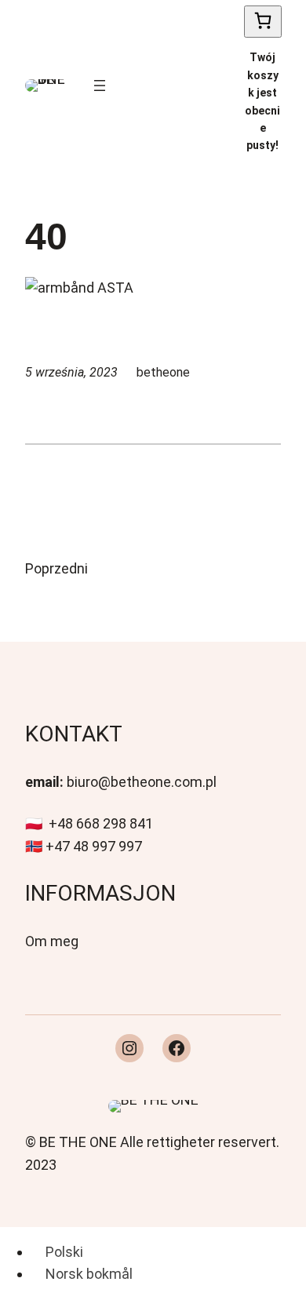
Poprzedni (56, 568)
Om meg (51, 941)
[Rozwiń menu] (99, 85)
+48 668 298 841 (101, 823)
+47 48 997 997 (94, 846)
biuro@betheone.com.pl (142, 782)
